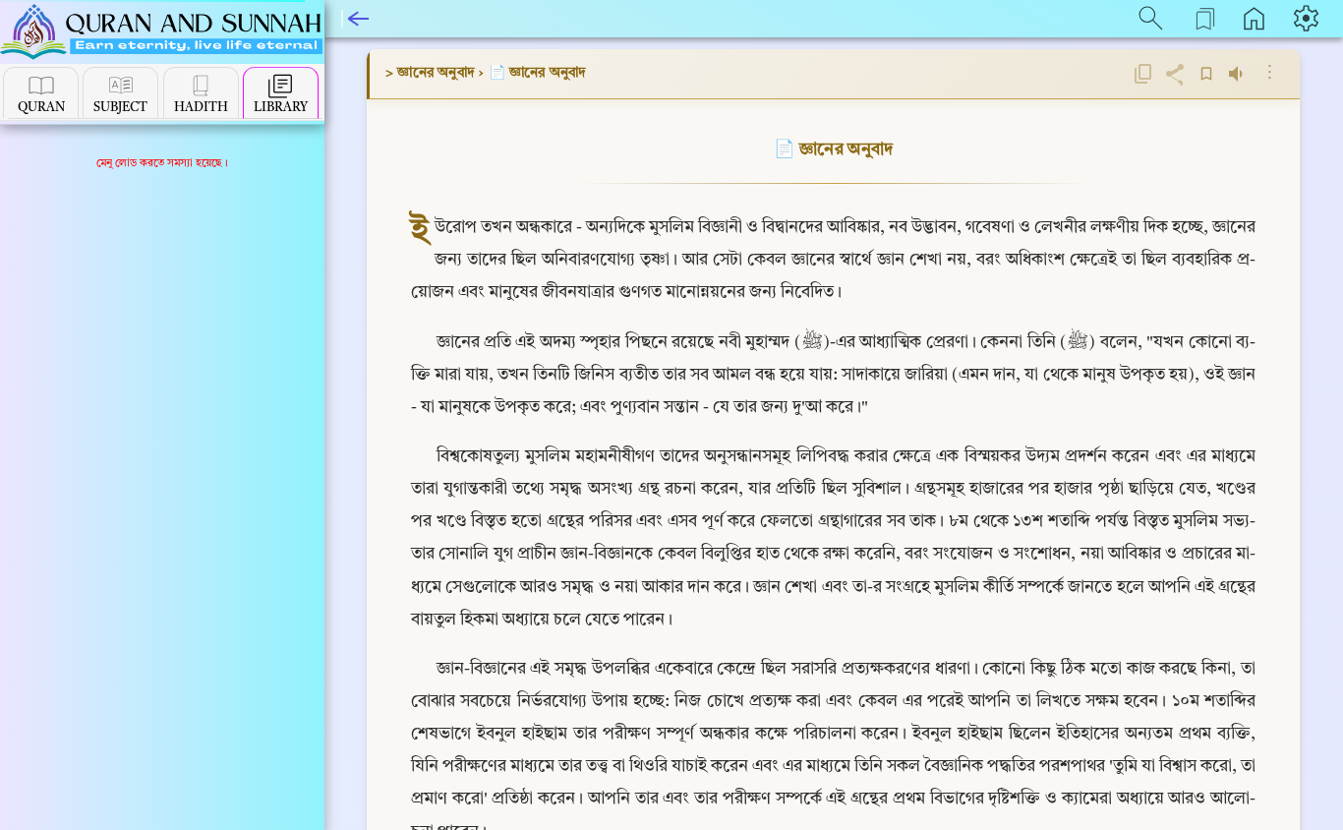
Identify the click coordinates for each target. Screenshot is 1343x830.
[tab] (41, 93)
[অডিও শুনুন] (1238, 74)
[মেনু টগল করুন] (359, 18)
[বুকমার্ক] (1206, 74)
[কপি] (1143, 74)
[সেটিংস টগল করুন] (1308, 18)
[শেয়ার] (1175, 74)
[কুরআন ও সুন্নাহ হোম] (161, 33)
